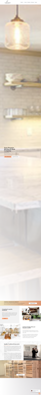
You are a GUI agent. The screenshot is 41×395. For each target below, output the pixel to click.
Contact (36, 2)
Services (25, 2)
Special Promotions (15, 156)
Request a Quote (32, 303)
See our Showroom (8, 156)
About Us (22, 2)
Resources (32, 2)
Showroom (28, 2)
